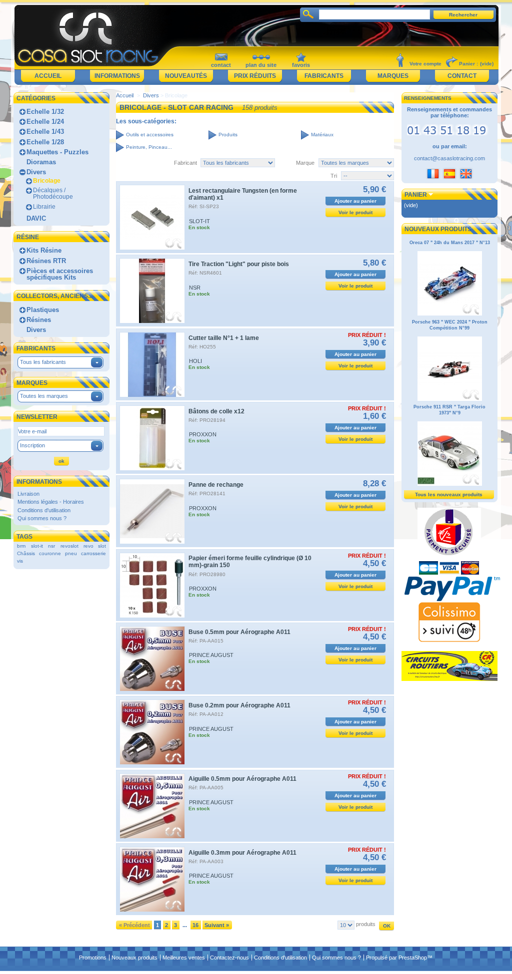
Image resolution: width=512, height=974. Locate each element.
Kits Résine (44, 250)
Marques (393, 75)
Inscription (32, 445)
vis (20, 561)
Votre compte (426, 63)
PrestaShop (412, 958)
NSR (194, 288)
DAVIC (36, 218)
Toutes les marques (44, 396)
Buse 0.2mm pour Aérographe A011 (239, 705)
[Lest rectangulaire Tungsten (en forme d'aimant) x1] (152, 217)
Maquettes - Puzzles (57, 152)
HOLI (195, 361)
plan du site (261, 65)
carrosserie (93, 553)
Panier (415, 194)
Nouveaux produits (438, 229)
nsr (51, 546)
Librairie (44, 206)
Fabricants (324, 75)
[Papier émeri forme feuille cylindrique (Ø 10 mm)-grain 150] (152, 585)
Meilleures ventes (183, 958)
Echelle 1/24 (45, 121)
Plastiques (42, 310)
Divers (36, 172)
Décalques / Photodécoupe (53, 193)
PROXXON (202, 434)
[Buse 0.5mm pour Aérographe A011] (152, 658)
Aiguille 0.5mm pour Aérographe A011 (242, 778)
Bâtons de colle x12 (216, 411)
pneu (71, 553)
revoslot (69, 546)
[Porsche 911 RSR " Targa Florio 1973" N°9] (450, 484)
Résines (38, 320)
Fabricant (185, 163)
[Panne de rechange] (152, 511)
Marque (305, 163)
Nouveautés (186, 75)
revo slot (95, 546)
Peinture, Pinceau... (149, 147)
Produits (228, 134)
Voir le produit (355, 212)
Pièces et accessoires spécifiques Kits (59, 274)
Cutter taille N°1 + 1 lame (223, 337)
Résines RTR (46, 261)
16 (195, 925)
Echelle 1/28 (45, 142)
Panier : (468, 63)
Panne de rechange (216, 484)
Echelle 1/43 (45, 131)
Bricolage (46, 180)
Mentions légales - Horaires (51, 502)
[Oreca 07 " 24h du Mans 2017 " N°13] (450, 314)
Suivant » (216, 925)
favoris (301, 65)
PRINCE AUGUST (211, 655)
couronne (50, 553)
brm (21, 546)
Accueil (48, 75)
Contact (462, 75)
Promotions (92, 958)
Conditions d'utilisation (44, 510)
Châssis (26, 553)
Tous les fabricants (43, 362)
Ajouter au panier (355, 201)
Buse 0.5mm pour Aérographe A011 (239, 632)
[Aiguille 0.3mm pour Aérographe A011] (152, 879)
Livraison (29, 494)
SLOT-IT (199, 221)
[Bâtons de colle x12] (152, 438)
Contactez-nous (229, 958)
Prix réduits (255, 75)
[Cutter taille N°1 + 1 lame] (152, 364)
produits (366, 924)
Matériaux (322, 134)
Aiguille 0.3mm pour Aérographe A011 (242, 852)
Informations (117, 75)
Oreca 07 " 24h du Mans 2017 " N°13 (450, 242)
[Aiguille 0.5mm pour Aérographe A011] (152, 806)
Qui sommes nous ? (42, 518)
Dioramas (41, 162)
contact (221, 65)
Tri (333, 176)
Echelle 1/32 (45, 111)
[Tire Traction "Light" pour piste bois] (152, 291)
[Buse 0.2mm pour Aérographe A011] (152, 732)
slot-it (37, 546)
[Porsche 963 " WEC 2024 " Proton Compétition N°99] (450, 399)
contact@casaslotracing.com (449, 158)
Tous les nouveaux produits (448, 494)
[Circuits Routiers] (450, 679)
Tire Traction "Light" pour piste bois (238, 264)
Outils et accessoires (150, 134)
